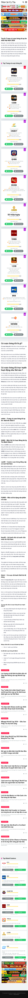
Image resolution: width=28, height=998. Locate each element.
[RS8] (4, 949)
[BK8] (14, 290)
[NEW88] (14, 318)
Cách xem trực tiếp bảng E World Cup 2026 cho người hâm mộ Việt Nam (14, 782)
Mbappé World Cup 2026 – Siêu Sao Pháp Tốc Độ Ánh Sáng (13, 722)
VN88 (8, 905)
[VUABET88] (4, 893)
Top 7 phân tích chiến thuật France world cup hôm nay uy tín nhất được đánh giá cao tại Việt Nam (13, 692)
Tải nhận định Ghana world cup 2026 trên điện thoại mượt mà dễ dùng (13, 708)
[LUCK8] (14, 208)
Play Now (9, 88)
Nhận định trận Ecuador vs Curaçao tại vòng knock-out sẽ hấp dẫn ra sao (14, 811)
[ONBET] (14, 125)
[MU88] (14, 180)
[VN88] (14, 233)
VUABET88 (10, 891)
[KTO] (4, 865)
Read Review (19, 88)
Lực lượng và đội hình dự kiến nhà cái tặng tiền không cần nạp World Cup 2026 (13, 675)
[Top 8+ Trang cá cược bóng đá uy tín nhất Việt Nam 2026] (8, 2)
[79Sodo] (4, 921)
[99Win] (14, 71)
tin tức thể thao (5, 670)
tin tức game (4, 686)
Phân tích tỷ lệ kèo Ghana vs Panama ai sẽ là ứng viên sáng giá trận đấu (14, 841)
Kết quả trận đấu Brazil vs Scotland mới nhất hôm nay (13, 826)
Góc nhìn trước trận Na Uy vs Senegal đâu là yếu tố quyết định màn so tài (14, 767)
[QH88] (14, 153)
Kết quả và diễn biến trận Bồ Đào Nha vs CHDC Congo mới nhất (13, 752)
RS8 (8, 946)
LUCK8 (8, 932)
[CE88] (14, 98)
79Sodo (9, 918)
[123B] (14, 260)
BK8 (8, 876)
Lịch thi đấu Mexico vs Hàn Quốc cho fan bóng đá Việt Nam (14, 796)
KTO (8, 862)
